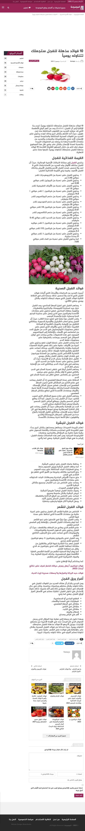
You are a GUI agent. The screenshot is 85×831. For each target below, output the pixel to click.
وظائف (21, 95)
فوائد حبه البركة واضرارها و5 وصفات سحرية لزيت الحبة (57, 573)
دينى (21, 81)
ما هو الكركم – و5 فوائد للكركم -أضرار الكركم (70, 670)
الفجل (74, 163)
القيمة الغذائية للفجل (73, 639)
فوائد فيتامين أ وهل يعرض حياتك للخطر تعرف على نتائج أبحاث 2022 (56, 567)
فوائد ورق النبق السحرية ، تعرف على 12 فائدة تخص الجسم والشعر (65, 451)
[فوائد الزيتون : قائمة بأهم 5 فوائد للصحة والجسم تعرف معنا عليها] (38, 688)
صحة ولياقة (19, 72)
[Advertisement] (42, 32)
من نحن (50, 1)
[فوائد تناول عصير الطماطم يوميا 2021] (38, 712)
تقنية (21, 90)
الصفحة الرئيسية (60, 1)
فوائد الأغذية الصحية (34, 60)
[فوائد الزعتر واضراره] (56, 688)
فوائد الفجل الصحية (62, 639)
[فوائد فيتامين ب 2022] (73, 712)
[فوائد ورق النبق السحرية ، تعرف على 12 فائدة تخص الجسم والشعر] (78, 451)
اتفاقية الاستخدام (40, 1)
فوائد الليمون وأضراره (38, 669)
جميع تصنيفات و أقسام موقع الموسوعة (50, 7)
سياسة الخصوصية (26, 1)
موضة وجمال (19, 85)
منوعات (21, 67)
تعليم (25, 7)
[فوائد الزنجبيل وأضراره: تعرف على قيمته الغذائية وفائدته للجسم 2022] (73, 688)
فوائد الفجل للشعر (39, 639)
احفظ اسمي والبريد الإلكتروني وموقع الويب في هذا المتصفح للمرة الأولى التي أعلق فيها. (57, 789)
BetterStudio (27, 824)
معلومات (20, 76)
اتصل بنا (16, 1)
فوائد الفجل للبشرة (50, 639)
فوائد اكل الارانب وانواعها (37, 449)
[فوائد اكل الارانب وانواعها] (49, 451)
